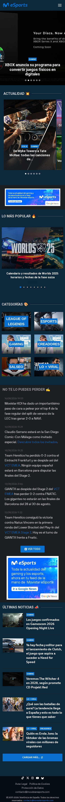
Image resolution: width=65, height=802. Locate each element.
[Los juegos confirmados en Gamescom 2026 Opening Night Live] (13, 620)
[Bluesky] (42, 778)
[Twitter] (27, 778)
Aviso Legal (21, 783)
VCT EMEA (12, 465)
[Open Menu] (60, 5)
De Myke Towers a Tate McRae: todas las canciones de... (30, 155)
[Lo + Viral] (48, 366)
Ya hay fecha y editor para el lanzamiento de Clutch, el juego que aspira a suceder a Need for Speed (44, 653)
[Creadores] (48, 344)
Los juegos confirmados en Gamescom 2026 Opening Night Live (42, 623)
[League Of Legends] (16, 321)
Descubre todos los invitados (37, 442)
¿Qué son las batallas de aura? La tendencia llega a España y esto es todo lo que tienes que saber (44, 710)
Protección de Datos (33, 787)
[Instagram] (32, 778)
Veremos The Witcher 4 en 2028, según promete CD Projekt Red (43, 682)
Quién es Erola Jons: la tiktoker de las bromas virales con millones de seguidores (42, 739)
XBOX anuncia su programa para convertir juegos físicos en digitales (32, 69)
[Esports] (48, 321)
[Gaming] (16, 344)
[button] (5, 42)
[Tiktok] (22, 778)
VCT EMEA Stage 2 (18, 532)
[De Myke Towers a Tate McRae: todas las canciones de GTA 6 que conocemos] (30, 135)
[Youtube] (37, 778)
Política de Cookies (39, 783)
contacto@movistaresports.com (32, 791)
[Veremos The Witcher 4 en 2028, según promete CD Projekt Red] (13, 679)
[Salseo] (16, 366)
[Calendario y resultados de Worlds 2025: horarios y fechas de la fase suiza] (32, 248)
